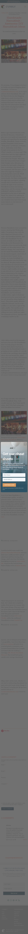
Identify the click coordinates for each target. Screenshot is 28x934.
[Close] (25, 443)
